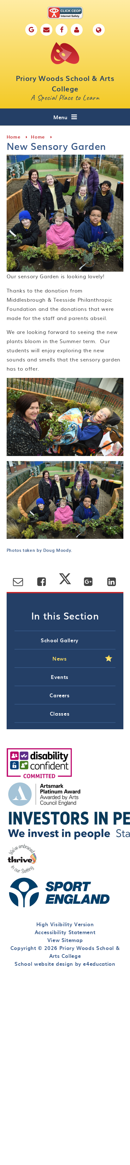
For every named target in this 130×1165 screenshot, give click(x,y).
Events (59, 677)
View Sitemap (65, 940)
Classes (59, 713)
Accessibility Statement (65, 932)
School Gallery (60, 640)
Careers (59, 695)
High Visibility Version (65, 924)
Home (14, 136)
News (59, 658)
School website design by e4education (65, 963)
